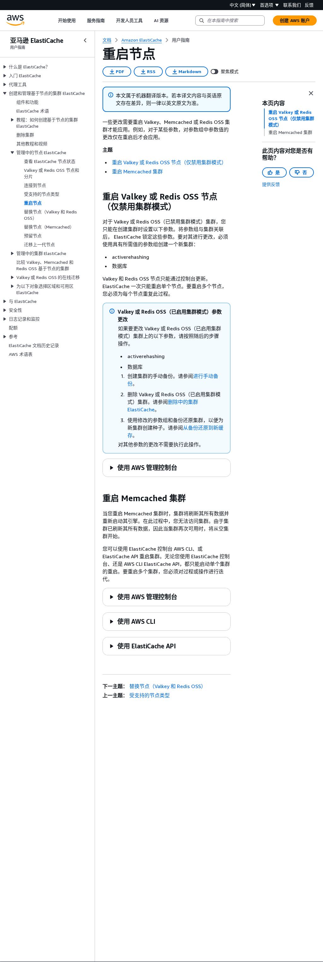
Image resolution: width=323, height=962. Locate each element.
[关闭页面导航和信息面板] (311, 93)
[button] (143, 467)
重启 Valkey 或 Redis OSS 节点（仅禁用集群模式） (169, 162)
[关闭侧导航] (85, 40)
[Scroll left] (53, 20)
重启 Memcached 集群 (137, 171)
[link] (181, 40)
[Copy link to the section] (97, 197)
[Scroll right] (173, 20)
